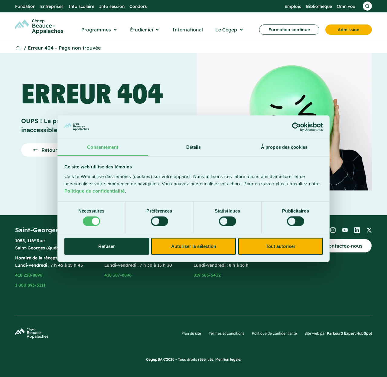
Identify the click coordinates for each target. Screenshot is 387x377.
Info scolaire (81, 6)
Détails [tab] (193, 146)
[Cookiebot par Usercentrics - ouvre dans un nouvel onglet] (296, 127)
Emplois (293, 6)
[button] (99, 29)
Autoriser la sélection (193, 246)
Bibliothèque (319, 6)
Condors (138, 6)
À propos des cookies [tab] (284, 146)
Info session (112, 6)
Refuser (106, 246)
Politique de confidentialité (94, 190)
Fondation (25, 6)
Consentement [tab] (102, 146)
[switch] (159, 221)
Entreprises (51, 6)
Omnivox (346, 6)
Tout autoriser (280, 246)
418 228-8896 (28, 275)
